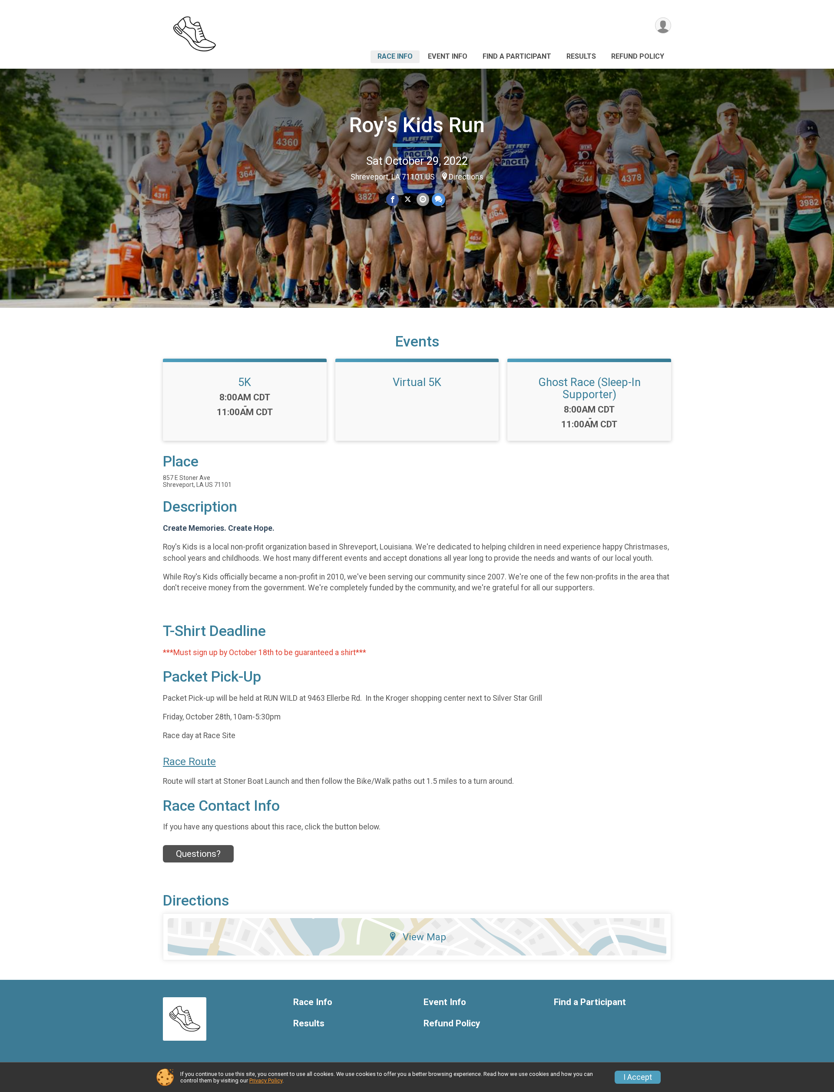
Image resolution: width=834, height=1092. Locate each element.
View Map (424, 936)
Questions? (198, 854)
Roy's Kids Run (417, 125)
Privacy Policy (265, 1080)
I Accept (637, 1077)
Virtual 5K (417, 382)
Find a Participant (517, 56)
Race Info (395, 56)
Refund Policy (637, 56)
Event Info (447, 56)
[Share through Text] (438, 199)
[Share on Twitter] (407, 199)
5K (244, 382)
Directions (466, 177)
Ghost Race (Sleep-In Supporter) (589, 388)
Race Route (189, 762)
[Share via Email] (423, 199)
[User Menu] (663, 25)
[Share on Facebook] (392, 199)
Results (581, 56)
